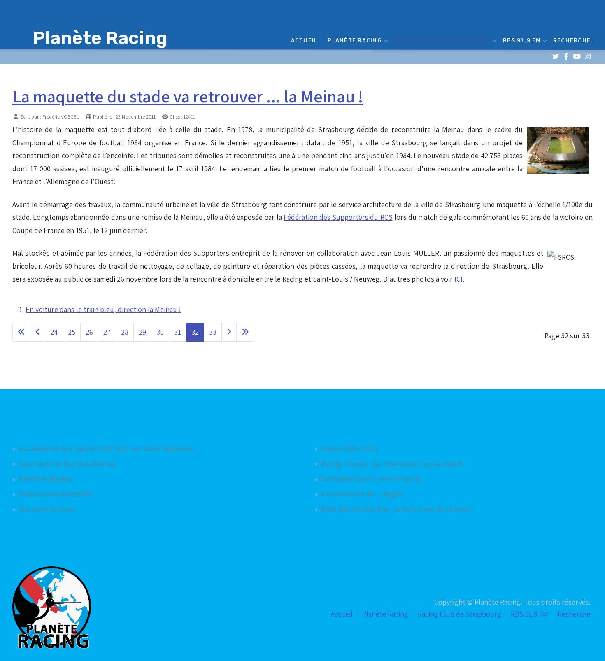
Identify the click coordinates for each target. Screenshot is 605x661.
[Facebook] (566, 56)
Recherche (572, 40)
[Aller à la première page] (21, 332)
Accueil (304, 40)
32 (195, 332)
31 (177, 332)
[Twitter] (555, 56)
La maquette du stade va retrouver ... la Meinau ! (187, 96)
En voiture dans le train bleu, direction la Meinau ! (103, 309)
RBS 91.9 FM (522, 40)
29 (142, 332)
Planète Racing (355, 40)
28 (124, 332)
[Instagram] (587, 56)
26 (89, 332)
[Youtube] (577, 56)
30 (160, 332)
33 (212, 332)
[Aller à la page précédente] (37, 332)
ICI (458, 279)
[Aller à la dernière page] (245, 332)
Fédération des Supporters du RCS (338, 217)
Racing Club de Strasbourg (442, 40)
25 (71, 332)
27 (107, 332)
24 (54, 332)
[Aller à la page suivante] (229, 332)
